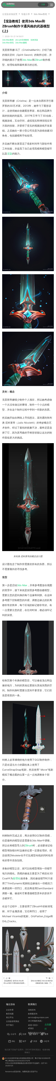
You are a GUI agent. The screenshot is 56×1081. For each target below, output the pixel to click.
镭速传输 (46, 1049)
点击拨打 (48, 1026)
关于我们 (10, 1025)
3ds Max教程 (40, 14)
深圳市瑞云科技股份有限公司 (22, 1058)
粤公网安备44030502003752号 (17, 1061)
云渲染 (31, 1072)
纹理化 (16, 878)
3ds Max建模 (21, 42)
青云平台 (10, 1017)
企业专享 (10, 1010)
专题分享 (25, 14)
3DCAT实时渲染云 (33, 1049)
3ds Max (27, 59)
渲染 (9, 153)
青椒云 (27, 1052)
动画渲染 (34, 40)
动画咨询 (31, 1010)
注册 (43, 4)
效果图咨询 (32, 1014)
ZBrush (39, 59)
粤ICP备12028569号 (42, 1058)
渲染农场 (17, 1072)
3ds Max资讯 (8, 42)
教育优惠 (10, 1014)
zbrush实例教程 (22, 40)
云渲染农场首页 (9, 14)
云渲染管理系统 (12, 1021)
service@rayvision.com (38, 1017)
